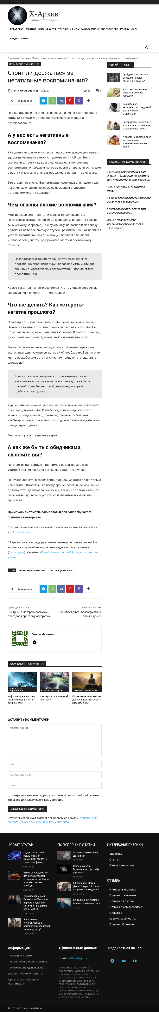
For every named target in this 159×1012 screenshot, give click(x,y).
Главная (13, 58)
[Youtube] (134, 961)
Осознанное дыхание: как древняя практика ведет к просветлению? (86, 699)
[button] (146, 47)
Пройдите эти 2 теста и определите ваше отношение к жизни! (135, 77)
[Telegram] (43, 100)
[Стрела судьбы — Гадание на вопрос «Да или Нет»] (64, 869)
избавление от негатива (32, 570)
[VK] (61, 100)
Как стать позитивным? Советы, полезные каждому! (136, 92)
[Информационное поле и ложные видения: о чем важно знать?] (22, 682)
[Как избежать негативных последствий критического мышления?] (113, 107)
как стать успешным (60, 570)
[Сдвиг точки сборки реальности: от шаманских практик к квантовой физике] (14, 855)
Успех (25, 58)
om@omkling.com (77, 958)
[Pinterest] (70, 100)
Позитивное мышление (48, 58)
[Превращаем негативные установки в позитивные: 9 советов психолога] (113, 125)
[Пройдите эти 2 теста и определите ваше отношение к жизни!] (113, 77)
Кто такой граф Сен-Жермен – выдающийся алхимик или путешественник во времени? (128, 176)
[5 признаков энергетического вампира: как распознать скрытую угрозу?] (14, 922)
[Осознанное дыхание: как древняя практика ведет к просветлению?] (87, 682)
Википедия (16, 552)
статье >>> (23, 532)
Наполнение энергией (52, 690)
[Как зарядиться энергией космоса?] (54, 682)
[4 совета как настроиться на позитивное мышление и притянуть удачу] (113, 140)
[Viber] (79, 100)
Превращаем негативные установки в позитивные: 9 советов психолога (137, 125)
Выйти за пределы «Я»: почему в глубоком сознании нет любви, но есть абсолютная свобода (36, 879)
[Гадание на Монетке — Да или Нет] (64, 855)
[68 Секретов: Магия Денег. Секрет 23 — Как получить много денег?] (64, 886)
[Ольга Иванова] (10, 91)
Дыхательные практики (85, 690)
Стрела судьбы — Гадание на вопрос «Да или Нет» (86, 869)
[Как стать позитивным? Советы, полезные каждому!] (113, 92)
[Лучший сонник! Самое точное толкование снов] (64, 903)
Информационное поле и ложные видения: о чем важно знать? (21, 699)
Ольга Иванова (29, 90)
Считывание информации (16, 689)
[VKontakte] (123, 961)
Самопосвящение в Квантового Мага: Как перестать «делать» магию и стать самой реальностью (35, 902)
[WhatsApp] (52, 100)
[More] (88, 100)
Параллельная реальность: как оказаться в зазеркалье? (125, 224)
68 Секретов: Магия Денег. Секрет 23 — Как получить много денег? (86, 886)
